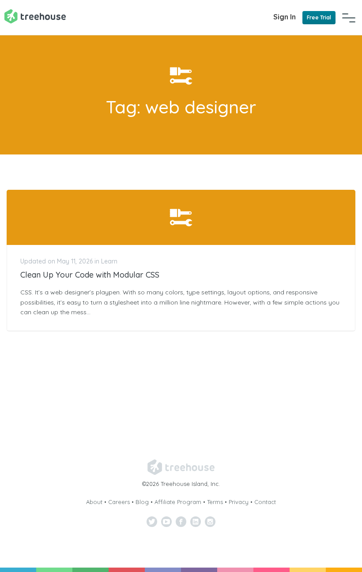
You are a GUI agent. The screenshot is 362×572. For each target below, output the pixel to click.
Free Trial (319, 17)
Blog (142, 501)
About (94, 501)
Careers (119, 501)
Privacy (239, 501)
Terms (215, 501)
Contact (265, 501)
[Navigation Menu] (348, 17)
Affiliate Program (178, 501)
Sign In (284, 16)
